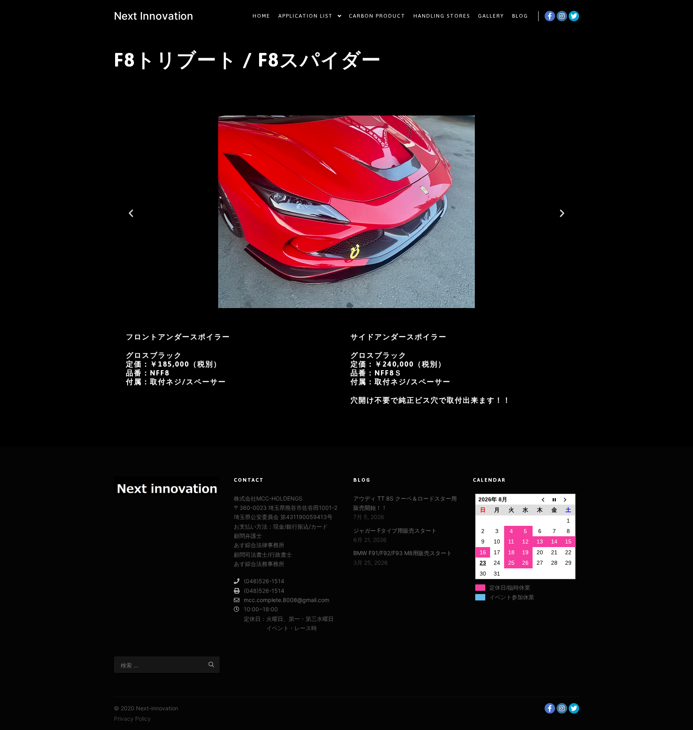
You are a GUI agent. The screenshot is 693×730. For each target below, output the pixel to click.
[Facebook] (550, 16)
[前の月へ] (540, 499)
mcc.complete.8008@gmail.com (286, 599)
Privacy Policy (132, 718)
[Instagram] (562, 16)
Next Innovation (153, 16)
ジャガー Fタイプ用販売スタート (395, 530)
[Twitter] (574, 16)
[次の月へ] (568, 499)
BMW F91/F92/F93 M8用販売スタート (402, 553)
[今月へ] (554, 499)
